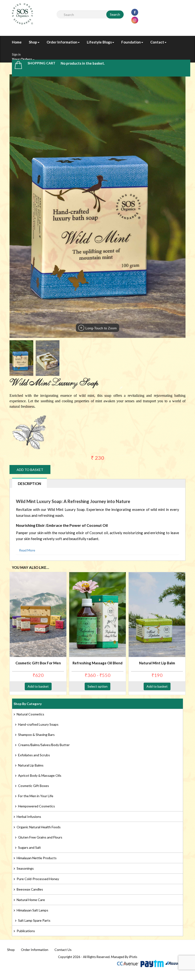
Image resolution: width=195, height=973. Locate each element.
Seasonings (25, 868)
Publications (26, 931)
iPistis (133, 957)
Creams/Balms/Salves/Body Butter (44, 745)
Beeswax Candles (30, 889)
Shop (11, 950)
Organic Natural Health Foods (39, 827)
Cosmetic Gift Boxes (33, 786)
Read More (27, 550)
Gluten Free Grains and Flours (40, 837)
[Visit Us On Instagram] (135, 20)
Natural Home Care (31, 900)
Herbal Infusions (29, 817)
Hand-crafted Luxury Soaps (38, 724)
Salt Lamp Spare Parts (34, 920)
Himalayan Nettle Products (37, 858)
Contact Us (63, 950)
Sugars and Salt (29, 847)
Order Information (34, 950)
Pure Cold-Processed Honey (38, 879)
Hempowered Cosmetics (36, 806)
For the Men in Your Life (35, 796)
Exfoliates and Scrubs (34, 755)
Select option (97, 686)
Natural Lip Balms (31, 765)
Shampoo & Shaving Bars (36, 735)
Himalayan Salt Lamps (32, 910)
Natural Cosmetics (30, 714)
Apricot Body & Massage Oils (39, 775)
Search (115, 14)
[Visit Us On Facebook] (135, 12)
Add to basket (30, 470)
